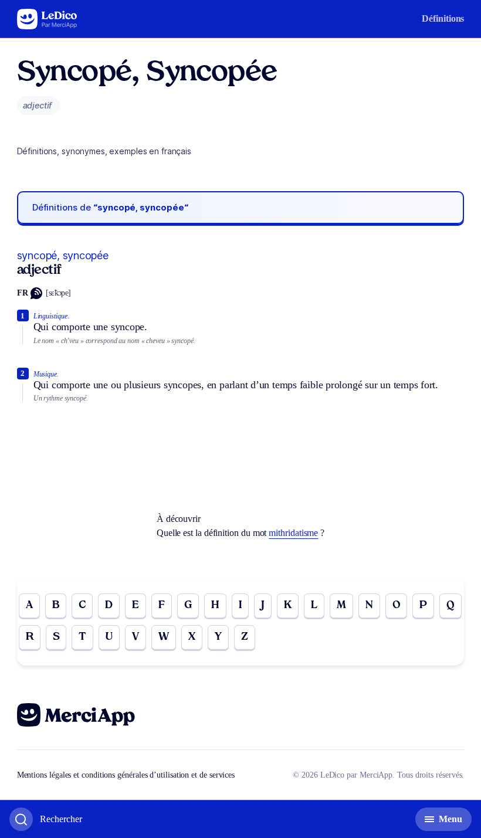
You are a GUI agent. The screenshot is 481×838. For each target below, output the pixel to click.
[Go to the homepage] (47, 19)
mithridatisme (293, 533)
